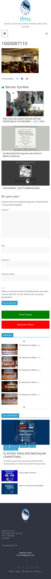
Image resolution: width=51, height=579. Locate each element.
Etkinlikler (24, 446)
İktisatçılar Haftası (25, 324)
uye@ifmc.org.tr (25, 553)
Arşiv (6, 446)
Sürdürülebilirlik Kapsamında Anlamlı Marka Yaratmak (22, 155)
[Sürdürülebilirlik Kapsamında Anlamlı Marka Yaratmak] (25, 127)
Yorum (5, 210)
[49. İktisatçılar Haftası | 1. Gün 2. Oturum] (9, 382)
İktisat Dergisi (25, 314)
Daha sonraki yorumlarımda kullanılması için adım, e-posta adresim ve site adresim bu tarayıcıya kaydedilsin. (25, 294)
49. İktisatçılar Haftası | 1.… (30, 382)
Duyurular (14, 446)
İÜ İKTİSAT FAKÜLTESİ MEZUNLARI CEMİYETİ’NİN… (24, 455)
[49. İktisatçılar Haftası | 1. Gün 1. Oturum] (9, 395)
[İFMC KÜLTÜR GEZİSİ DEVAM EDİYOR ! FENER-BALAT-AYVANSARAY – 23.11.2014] (25, 92)
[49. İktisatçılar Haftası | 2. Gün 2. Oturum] (9, 357)
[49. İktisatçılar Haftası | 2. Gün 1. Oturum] (9, 370)
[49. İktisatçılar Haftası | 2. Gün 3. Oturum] (9, 345)
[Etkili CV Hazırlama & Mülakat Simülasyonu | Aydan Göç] (9, 484)
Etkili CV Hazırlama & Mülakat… (32, 485)
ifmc (25, 19)
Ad (3, 245)
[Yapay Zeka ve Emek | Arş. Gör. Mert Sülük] (9, 471)
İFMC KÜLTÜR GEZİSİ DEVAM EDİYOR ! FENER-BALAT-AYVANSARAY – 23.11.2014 (24, 120)
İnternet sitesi (7, 274)
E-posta (5, 260)
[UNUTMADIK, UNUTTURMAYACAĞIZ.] (25, 162)
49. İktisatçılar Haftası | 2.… (30, 345)
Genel (33, 446)
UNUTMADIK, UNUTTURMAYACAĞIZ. (21, 188)
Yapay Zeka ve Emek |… (28, 472)
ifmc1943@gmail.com (25, 555)
